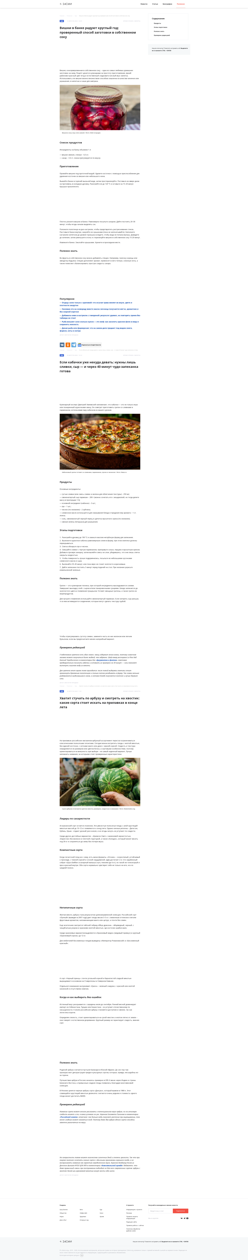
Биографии (167, 4)
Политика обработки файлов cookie (133, 1230)
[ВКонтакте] (62, 344)
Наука (62, 1216)
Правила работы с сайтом (135, 1225)
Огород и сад (84, 1220)
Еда (76, 16)
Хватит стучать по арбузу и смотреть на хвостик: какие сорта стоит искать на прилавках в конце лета (108, 686)
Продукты (157, 23)
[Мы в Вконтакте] (182, 1218)
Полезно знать (159, 31)
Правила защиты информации (132, 1217)
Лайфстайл (83, 1213)
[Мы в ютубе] (187, 1218)
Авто (81, 1209)
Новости (144, 4)
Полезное (181, 4)
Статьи (155, 4)
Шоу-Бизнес (64, 1209)
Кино (101, 1213)
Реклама (129, 1213)
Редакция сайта (131, 1222)
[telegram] (73, 344)
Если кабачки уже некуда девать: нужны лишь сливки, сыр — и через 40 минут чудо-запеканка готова (108, 350)
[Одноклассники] (67, 344)
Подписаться (180, 1211)
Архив (102, 1216)
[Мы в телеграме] (184, 1218)
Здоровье (83, 1216)
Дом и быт (63, 1220)
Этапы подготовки (160, 27)
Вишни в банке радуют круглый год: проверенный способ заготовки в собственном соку (104, 16)
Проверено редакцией (162, 35)
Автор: (69, 335)
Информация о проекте (134, 1209)
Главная (62, 16)
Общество (63, 1213)
